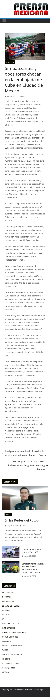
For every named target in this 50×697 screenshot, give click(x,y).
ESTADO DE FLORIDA (11, 606)
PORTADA (6, 641)
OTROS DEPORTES (10, 637)
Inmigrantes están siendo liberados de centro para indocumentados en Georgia (26, 453)
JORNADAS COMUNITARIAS (14, 632)
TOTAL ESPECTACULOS (12, 654)
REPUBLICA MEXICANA (12, 645)
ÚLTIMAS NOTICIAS (10, 663)
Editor (21, 96)
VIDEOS (5, 672)
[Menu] (4, 21)
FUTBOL (8, 514)
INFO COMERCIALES (11, 623)
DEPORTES (6, 597)
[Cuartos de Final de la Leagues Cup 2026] (10, 552)
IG (3, 619)
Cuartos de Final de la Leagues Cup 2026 (31, 550)
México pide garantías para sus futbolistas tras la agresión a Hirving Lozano (26, 465)
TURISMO (6, 659)
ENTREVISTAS (8, 601)
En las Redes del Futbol (22, 520)
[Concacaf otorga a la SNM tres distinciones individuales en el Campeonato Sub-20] (10, 570)
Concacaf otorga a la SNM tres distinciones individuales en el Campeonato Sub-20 (33, 568)
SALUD (5, 650)
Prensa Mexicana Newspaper (31, 689)
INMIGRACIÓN (8, 628)
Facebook (6, 610)
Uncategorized (8, 667)
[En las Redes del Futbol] (25, 498)
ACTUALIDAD (10, 62)
